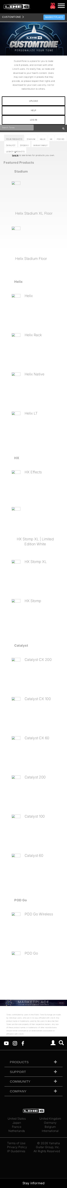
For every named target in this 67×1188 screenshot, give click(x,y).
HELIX (42, 139)
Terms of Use (16, 1143)
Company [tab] (18, 1091)
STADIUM (31, 139)
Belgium (50, 1127)
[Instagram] (14, 1043)
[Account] (53, 1043)
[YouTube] (6, 1043)
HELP (33, 110)
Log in (15, 155)
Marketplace (54, 17)
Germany (50, 1122)
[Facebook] (22, 1043)
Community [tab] (20, 1081)
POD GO (60, 139)
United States (17, 1118)
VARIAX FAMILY (40, 145)
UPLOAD (33, 101)
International (50, 1131)
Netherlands (16, 1131)
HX (51, 139)
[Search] (61, 1043)
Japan (17, 1122)
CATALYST (11, 145)
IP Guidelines (16, 1151)
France (16, 1127)
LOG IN (33, 120)
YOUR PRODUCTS (14, 139)
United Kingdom (50, 1118)
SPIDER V (24, 145)
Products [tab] (19, 1062)
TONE (11, 16)
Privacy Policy (17, 1147)
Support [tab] (18, 1072)
